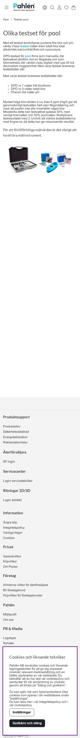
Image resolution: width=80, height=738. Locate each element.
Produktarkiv (11, 426)
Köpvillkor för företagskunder (22, 595)
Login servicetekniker (17, 481)
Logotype (9, 638)
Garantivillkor (12, 556)
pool (28, 56)
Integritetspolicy (14, 527)
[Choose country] (45, 7)
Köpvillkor (10, 561)
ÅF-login (9, 461)
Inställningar (22, 712)
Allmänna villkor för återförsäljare (25, 585)
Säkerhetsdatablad (16, 431)
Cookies (9, 538)
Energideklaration (15, 437)
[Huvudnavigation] (6, 7)
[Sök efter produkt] (52, 7)
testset (24, 46)
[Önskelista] (66, 7)
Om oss (8, 619)
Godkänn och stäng (27, 723)
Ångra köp (10, 522)
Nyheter (8, 643)
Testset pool (21, 19)
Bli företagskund (14, 590)
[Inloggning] (59, 7)
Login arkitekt (12, 500)
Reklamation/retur (15, 442)
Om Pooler (10, 566)
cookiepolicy (22, 705)
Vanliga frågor (12, 532)
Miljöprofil (10, 614)
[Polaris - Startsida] (24, 7)
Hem (6, 19)
